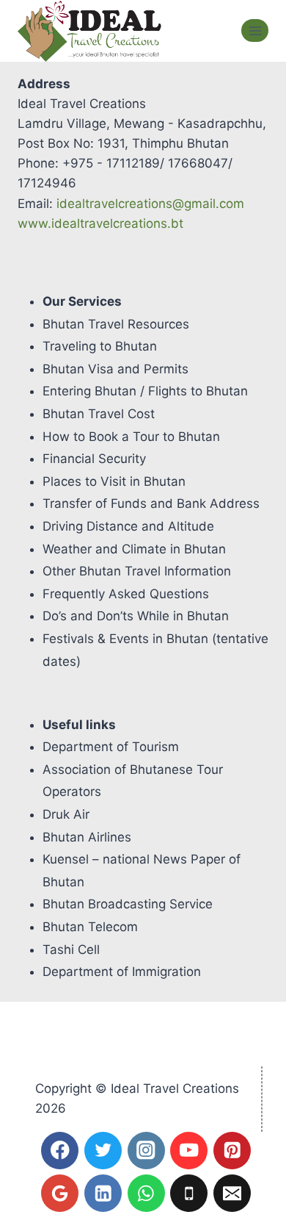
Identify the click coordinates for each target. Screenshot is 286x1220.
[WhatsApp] (146, 1193)
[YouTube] (189, 1150)
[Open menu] (254, 30)
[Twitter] (103, 1150)
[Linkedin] (103, 1193)
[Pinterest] (232, 1150)
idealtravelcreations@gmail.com (150, 203)
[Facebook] (59, 1150)
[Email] (232, 1193)
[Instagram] (146, 1150)
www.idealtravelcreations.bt (100, 223)
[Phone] (189, 1193)
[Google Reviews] (59, 1193)
